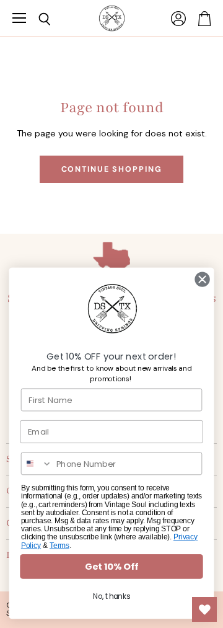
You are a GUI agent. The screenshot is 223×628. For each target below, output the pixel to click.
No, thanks (111, 596)
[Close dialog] (203, 280)
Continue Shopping (111, 169)
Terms (59, 545)
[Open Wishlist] (204, 609)
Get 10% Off (111, 566)
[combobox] (37, 463)
